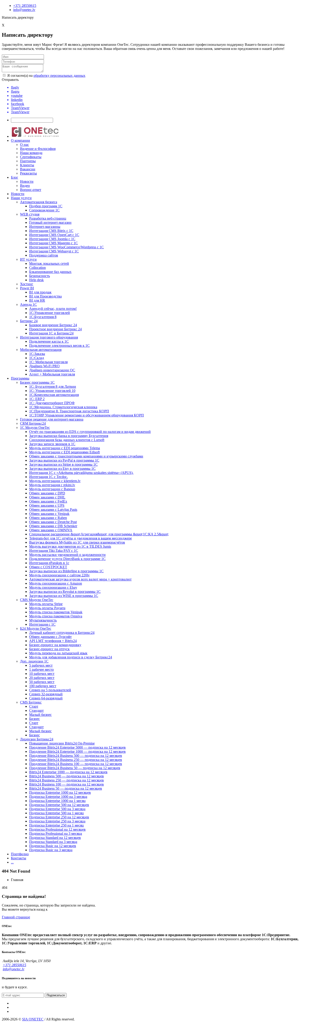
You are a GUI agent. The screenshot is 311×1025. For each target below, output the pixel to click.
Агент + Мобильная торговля (52, 374)
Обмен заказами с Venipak (49, 514)
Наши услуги (21, 198)
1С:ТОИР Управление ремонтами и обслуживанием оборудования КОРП (86, 415)
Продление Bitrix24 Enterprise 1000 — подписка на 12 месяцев (77, 751)
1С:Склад (36, 358)
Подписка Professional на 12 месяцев (57, 829)
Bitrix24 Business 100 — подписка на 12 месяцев (66, 784)
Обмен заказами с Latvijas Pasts (53, 509)
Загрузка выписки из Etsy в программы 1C (62, 468)
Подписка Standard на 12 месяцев (55, 838)
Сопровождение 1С (44, 210)
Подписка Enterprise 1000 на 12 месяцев (60, 792)
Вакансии (27, 169)
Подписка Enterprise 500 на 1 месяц (56, 813)
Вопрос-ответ (30, 190)
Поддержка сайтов (43, 255)
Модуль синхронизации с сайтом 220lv (59, 575)
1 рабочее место (41, 669)
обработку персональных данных (59, 75)
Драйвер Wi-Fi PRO (44, 366)
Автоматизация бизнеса (38, 202)
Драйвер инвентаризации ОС (52, 370)
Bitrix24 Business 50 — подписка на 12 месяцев (65, 788)
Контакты (18, 858)
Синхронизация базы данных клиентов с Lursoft (66, 440)
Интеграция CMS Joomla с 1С (52, 239)
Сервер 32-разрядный (46, 694)
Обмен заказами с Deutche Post (53, 522)
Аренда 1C (28, 304)
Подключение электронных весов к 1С (59, 345)
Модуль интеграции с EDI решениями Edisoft (64, 452)
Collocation (37, 268)
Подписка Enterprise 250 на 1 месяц (56, 825)
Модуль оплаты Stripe (46, 604)
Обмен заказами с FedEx (48, 501)
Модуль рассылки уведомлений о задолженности (67, 555)
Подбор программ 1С (45, 206)
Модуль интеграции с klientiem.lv (55, 481)
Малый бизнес (40, 715)
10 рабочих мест (41, 674)
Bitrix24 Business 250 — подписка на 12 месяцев (66, 780)
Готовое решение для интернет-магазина (51, 419)
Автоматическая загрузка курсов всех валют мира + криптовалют (80, 579)
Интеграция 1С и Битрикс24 (51, 333)
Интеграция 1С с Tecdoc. (48, 477)
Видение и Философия (38, 149)
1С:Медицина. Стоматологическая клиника (63, 407)
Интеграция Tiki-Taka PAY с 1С (53, 550)
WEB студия (29, 214)
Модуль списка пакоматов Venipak (55, 612)
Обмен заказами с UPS (46, 505)
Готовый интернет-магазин (50, 222)
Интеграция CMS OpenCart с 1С (54, 235)
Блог (14, 177)
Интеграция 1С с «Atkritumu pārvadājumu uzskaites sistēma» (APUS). (81, 473)
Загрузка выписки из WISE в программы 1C (63, 596)
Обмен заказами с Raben (48, 518)
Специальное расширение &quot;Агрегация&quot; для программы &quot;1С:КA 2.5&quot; (99, 534)
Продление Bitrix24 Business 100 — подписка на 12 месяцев (75, 764)
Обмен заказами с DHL (47, 497)
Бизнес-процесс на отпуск (49, 649)
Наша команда (31, 153)
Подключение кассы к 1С (49, 341)
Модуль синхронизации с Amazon (55, 583)
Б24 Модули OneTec (35, 628)
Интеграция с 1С (42, 624)
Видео (25, 186)
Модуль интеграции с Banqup (52, 489)
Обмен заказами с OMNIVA (50, 530)
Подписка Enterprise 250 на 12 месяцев (59, 817)
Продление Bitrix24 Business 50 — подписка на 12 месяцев (74, 768)
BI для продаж (40, 292)
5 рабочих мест (41, 665)
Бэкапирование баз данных (50, 272)
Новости (26, 181)
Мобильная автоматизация (40, 350)
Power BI (27, 288)
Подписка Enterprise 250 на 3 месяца (57, 821)
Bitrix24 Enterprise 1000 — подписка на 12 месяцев (68, 772)
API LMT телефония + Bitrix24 (53, 641)
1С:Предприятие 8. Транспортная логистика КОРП (69, 411)
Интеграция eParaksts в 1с (49, 563)
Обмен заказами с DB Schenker (53, 526)
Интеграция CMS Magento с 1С (53, 243)
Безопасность (39, 276)
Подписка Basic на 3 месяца (50, 850)
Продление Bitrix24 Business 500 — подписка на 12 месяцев (75, 756)
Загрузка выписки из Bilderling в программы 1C (66, 571)
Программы (20, 378)
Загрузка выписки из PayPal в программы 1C (64, 460)
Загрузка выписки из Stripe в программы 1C (63, 464)
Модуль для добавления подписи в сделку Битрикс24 (70, 657)
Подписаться (56, 995)
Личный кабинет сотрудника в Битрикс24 (61, 633)
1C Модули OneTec (35, 427)
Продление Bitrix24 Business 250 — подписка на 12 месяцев (75, 760)
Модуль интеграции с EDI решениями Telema (64, 448)
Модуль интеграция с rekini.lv (52, 485)
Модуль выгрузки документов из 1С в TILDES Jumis (70, 546)
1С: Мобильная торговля (48, 362)
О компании (20, 140)
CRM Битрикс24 (33, 423)
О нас (24, 144)
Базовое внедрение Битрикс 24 (53, 325)
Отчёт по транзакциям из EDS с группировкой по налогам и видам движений (90, 432)
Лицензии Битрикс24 (36, 739)
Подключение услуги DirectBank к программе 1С (67, 559)
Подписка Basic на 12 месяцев (52, 846)
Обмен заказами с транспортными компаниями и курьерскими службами (86, 456)
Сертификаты (30, 157)
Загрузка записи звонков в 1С (52, 444)
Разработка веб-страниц (47, 218)
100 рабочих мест (42, 686)
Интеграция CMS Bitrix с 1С (51, 231)
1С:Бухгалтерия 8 (42, 317)
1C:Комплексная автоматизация (54, 395)
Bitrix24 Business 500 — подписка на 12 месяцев (66, 776)
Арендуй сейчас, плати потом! (53, 309)
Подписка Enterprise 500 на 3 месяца (57, 809)
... (12, 862)
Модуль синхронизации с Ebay (53, 587)
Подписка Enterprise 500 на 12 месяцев (59, 805)
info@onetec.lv (24, 10)
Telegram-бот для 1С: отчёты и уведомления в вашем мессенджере (80, 538)
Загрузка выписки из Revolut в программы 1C (65, 591)
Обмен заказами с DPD (47, 493)
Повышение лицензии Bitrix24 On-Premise (62, 743)
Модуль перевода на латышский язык (58, 653)
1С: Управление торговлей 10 (52, 391)
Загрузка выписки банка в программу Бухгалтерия (68, 436)
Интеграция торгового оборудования (49, 337)
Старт (33, 706)
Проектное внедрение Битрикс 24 (55, 329)
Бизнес (34, 719)
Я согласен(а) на (45, 75)
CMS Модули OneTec (36, 600)
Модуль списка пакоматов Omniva (55, 616)
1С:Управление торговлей (49, 313)
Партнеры (28, 161)
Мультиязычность (43, 620)
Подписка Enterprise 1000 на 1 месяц (57, 801)
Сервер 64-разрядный (46, 698)
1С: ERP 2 (37, 399)
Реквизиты (28, 173)
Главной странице (16, 917)
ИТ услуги (28, 259)
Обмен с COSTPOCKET (48, 567)
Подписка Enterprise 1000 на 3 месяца (58, 797)
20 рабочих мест (41, 678)
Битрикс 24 (29, 321)
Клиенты (27, 165)
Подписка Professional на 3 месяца (55, 833)
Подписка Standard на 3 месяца (53, 842)
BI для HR (37, 300)
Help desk (36, 280)
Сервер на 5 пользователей (50, 690)
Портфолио (20, 854)
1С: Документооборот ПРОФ (52, 403)
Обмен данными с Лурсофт (50, 637)
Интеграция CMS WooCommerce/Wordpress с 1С (66, 247)
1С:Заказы (37, 354)
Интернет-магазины (44, 227)
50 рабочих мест (41, 682)
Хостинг (26, 284)
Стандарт (36, 710)
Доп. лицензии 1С (34, 661)
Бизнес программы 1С (37, 382)
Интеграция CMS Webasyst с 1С (54, 251)
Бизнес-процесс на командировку (55, 645)
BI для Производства (45, 296)
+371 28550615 (24, 6)
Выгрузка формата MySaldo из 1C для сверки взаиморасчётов (77, 542)
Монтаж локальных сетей (49, 263)
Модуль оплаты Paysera (47, 608)
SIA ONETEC (32, 1019)
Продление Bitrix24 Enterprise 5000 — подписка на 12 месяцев (77, 747)
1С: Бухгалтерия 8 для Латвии (52, 386)
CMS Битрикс (31, 702)
